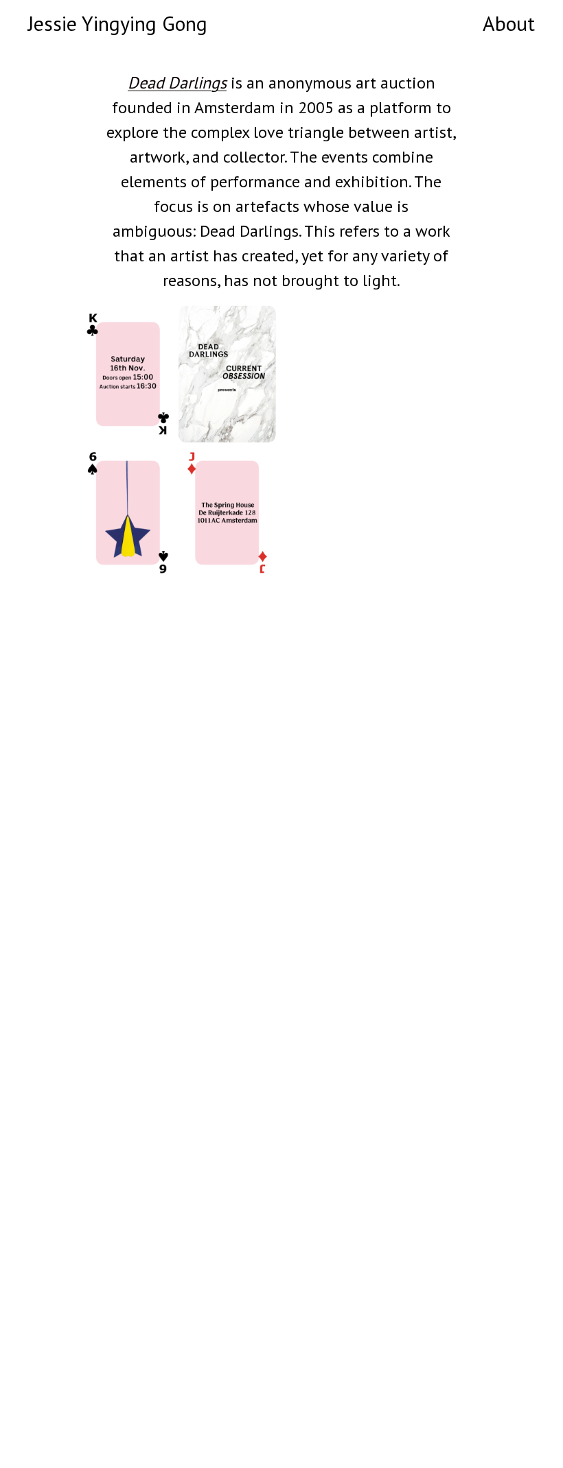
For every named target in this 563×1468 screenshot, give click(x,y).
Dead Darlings (177, 82)
